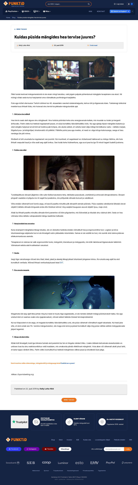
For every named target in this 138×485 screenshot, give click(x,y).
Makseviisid (36, 470)
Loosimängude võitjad (102, 440)
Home (8, 17)
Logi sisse (120, 4)
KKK (90, 11)
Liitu (128, 449)
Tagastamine (102, 470)
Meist (61, 440)
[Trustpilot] (19, 422)
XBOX (26, 11)
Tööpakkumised (58, 470)
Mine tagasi (22, 29)
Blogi (53, 440)
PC (37, 11)
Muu (47, 11)
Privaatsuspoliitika (88, 470)
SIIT (61, 263)
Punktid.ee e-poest (68, 363)
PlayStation (12, 11)
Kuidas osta (87, 440)
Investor (69, 440)
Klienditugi (65, 449)
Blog (13, 17)
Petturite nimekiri (119, 440)
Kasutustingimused (73, 470)
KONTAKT (101, 11)
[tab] (11, 11)
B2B (77, 440)
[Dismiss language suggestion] (132, 11)
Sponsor (46, 470)
